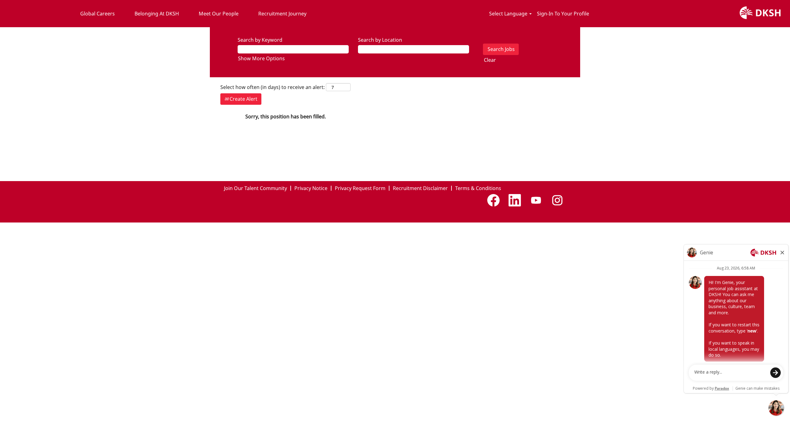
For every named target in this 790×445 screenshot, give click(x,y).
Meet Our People (219, 13)
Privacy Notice (310, 188)
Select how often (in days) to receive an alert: (272, 87)
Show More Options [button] (261, 58)
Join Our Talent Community (255, 188)
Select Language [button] (509, 13)
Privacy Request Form (360, 188)
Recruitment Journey (282, 13)
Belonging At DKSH (157, 13)
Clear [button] (490, 60)
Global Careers (97, 13)
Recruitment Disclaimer (420, 188)
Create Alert (242, 98)
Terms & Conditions (478, 188)
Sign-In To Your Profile (563, 13)
